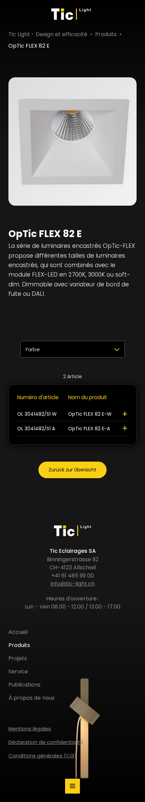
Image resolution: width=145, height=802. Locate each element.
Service (18, 671)
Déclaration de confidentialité (46, 742)
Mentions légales (29, 728)
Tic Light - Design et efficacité (47, 34)
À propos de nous (31, 698)
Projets (17, 658)
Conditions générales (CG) (42, 755)
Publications (24, 685)
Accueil (18, 632)
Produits (106, 34)
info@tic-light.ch (73, 584)
